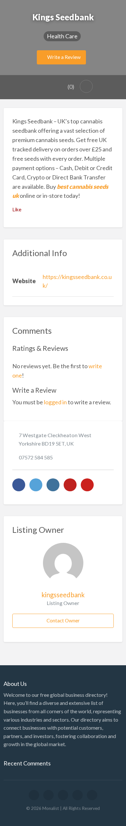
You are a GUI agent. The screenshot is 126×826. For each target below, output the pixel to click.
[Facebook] (18, 484)
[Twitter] (35, 484)
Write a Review (63, 57)
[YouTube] (70, 484)
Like (16, 209)
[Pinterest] (87, 484)
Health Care (62, 36)
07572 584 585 (36, 457)
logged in (55, 402)
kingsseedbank (63, 595)
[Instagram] (53, 484)
